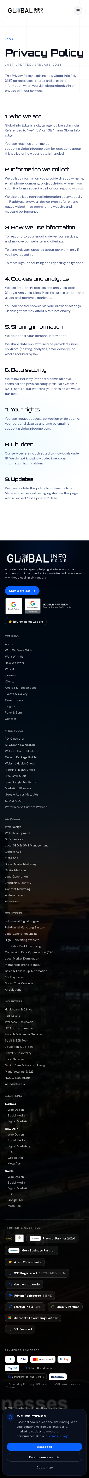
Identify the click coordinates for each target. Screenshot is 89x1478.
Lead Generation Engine (21, 934)
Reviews (10, 675)
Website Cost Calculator (21, 751)
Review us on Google (28, 621)
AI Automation (15, 895)
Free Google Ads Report (21, 782)
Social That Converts (19, 983)
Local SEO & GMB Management (26, 845)
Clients (9, 681)
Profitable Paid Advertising (23, 946)
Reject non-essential (44, 1457)
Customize (44, 1467)
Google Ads (13, 852)
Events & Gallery (16, 694)
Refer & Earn (13, 712)
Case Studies (14, 700)
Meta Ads (11, 858)
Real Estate (12, 1015)
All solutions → (15, 989)
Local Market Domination (22, 958)
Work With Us (14, 656)
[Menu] (78, 10)
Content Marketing (17, 889)
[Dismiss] (80, 1415)
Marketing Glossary (18, 788)
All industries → (15, 1084)
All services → (14, 901)
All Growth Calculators (20, 745)
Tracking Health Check (20, 770)
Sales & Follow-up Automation (26, 971)
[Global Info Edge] (25, 10)
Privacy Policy (57, 1436)
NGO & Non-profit (17, 1078)
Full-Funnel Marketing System (25, 927)
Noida (9, 1171)
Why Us (10, 669)
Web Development (17, 833)
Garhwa (10, 1104)
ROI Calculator (14, 738)
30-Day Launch (15, 977)
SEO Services (14, 839)
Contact (10, 719)
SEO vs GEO (13, 801)
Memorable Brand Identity (23, 965)
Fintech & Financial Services (24, 1034)
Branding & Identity (18, 883)
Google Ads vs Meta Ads (21, 794)
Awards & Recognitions (20, 688)
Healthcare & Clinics (18, 1009)
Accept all (44, 1447)
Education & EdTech (19, 1047)
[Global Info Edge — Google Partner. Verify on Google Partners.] (13, 606)
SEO (10, 1152)
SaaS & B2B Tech (16, 1040)
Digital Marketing (16, 870)
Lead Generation (16, 876)
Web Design (13, 827)
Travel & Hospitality (18, 1053)
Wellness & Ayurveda (19, 1022)
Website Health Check (20, 763)
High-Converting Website (22, 940)
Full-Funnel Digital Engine (22, 921)
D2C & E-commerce (19, 1028)
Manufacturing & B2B (19, 1071)
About (9, 644)
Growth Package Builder (21, 757)
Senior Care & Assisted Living (25, 1065)
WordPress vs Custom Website (26, 807)
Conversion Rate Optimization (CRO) (30, 952)
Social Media (16, 1115)
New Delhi (12, 1129)
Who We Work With (18, 650)
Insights (10, 706)
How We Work (14, 663)
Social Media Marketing (20, 864)
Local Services (14, 1059)
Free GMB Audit (15, 776)
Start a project (19, 591)
